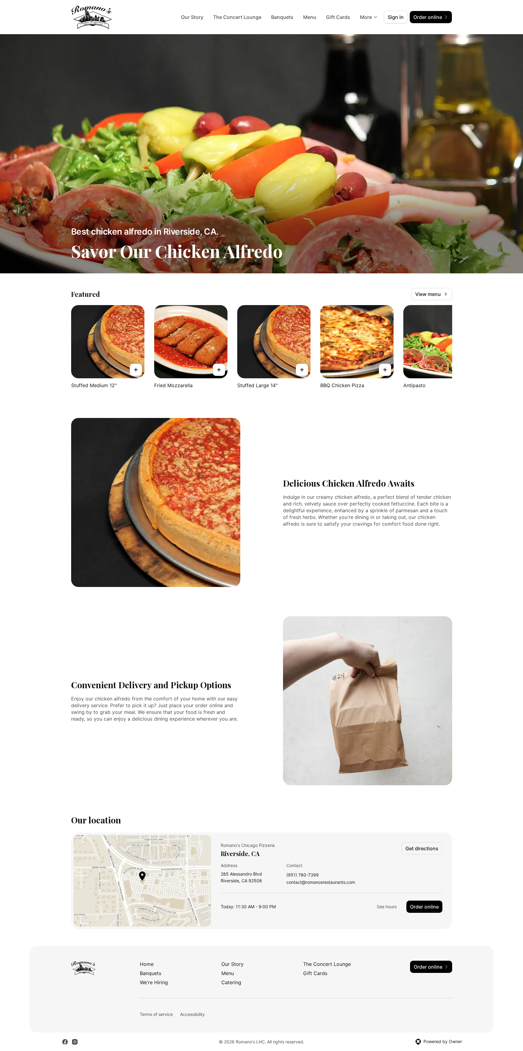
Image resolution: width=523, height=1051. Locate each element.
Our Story (192, 17)
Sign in (396, 17)
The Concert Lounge (237, 17)
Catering (231, 982)
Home (147, 964)
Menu (309, 17)
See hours (387, 906)
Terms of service (156, 1014)
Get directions (421, 848)
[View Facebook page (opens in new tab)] (65, 1042)
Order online (424, 907)
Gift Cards (338, 17)
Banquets (282, 17)
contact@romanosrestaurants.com (320, 882)
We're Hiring (154, 982)
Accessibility (192, 1014)
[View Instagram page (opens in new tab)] (74, 1042)
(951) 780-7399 (302, 875)
